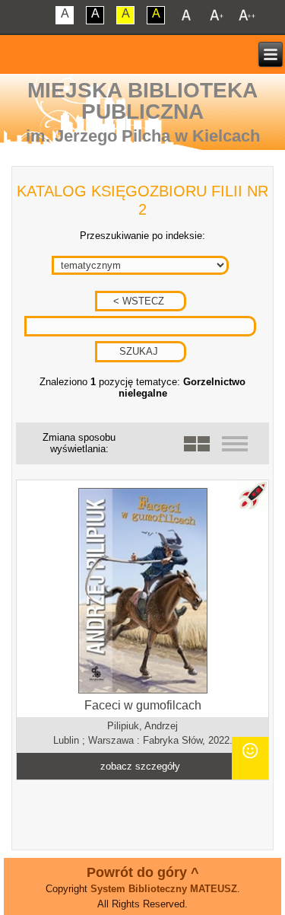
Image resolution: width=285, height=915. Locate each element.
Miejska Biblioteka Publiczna (142, 100)
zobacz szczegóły (140, 766)
